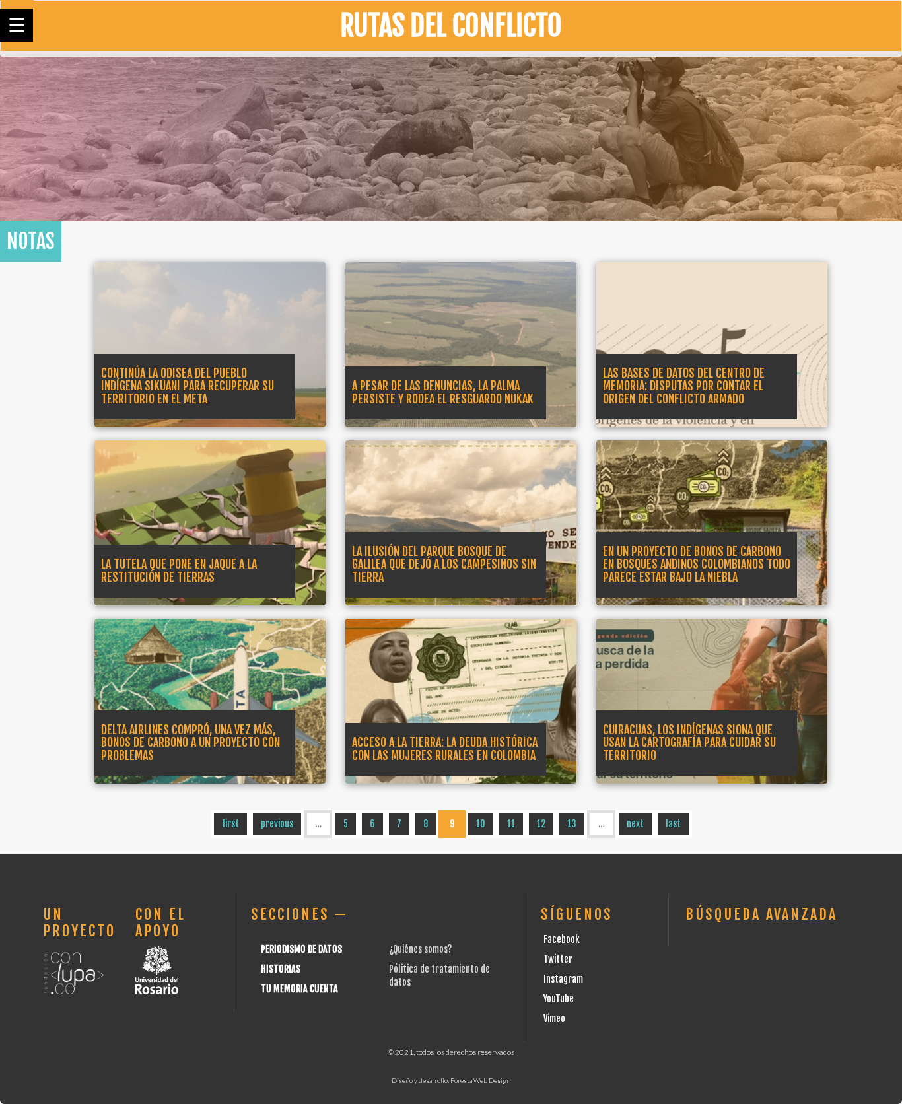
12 (541, 823)
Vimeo (554, 1018)
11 (511, 823)
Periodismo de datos (301, 949)
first (230, 823)
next (635, 823)
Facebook (561, 939)
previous (277, 823)
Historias (280, 969)
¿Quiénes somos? (420, 949)
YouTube (558, 998)
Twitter (557, 959)
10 (480, 823)
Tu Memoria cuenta (299, 988)
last (673, 823)
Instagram (563, 978)
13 (571, 823)
